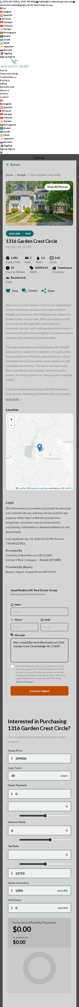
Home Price (15, 750)
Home (9, 175)
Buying (3, 80)
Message (20, 635)
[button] (39, 447)
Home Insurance (18, 882)
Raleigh (21, 175)
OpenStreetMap (38, 488)
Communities (7, 77)
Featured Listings (9, 73)
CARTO (68, 488)
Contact (4, 97)
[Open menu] (1, 152)
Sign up (4, 56)
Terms (19, 681)
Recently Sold (7, 87)
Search (3, 70)
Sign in (11, 56)
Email (48, 619)
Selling (3, 83)
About (3, 90)
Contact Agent (39, 691)
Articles (4, 93)
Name (19, 604)
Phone (19, 619)
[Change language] (3, 8)
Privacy (28, 681)
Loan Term (14, 768)
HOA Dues (14, 900)
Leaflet (22, 488)
